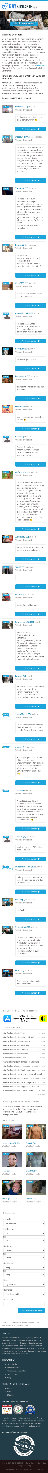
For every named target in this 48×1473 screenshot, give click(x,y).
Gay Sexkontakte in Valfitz (24, 1057)
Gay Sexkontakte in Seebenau (20, 1078)
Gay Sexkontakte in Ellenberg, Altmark (24, 1070)
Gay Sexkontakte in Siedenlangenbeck (24, 1082)
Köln (9, 1392)
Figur (5, 1280)
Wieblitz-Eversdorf (23, 110)
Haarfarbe (7, 1290)
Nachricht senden (30, 129)
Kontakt (19, 1469)
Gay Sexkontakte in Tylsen (24, 1033)
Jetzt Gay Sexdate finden (32, 1310)
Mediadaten (9, 1469)
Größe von (8, 1246)
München (10, 1395)
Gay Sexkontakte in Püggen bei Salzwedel (24, 1087)
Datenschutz (28, 1469)
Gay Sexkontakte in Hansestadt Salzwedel (24, 1062)
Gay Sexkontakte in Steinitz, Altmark (24, 1037)
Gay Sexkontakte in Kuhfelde (24, 1049)
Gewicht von (8, 1263)
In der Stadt (8, 1299)
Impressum (39, 1469)
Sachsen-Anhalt (28, 1323)
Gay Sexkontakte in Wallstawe (24, 1045)
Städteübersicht (13, 1367)
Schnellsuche (12, 1364)
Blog (9, 1377)
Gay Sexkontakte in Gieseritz (24, 1053)
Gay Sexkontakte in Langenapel (20, 1066)
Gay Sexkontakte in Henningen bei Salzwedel (24, 1074)
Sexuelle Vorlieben (14, 1374)
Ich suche (7, 1219)
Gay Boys (40, 65)
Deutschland (16, 1323)
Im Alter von (8, 1229)
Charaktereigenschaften (16, 1371)
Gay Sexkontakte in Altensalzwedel (24, 1091)
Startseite (5, 1323)
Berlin (9, 1388)
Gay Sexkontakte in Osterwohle (24, 1041)
